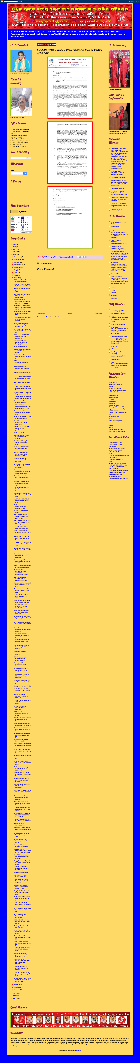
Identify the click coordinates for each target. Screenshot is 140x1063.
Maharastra (114, 262)
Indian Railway (113, 397)
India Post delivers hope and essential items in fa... (22, 682)
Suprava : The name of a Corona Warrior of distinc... (22, 448)
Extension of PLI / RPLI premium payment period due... (22, 974)
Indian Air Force (114, 405)
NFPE (112, 362)
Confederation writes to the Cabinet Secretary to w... (22, 477)
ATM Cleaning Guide (20, 346)
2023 (14, 247)
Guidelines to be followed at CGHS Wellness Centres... (22, 350)
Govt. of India (113, 382)
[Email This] (78, 257)
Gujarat (113, 290)
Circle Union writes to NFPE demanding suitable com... (21, 506)
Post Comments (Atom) (53, 317)
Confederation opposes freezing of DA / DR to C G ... (22, 489)
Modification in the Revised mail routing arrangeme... (21, 368)
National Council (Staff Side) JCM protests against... (21, 483)
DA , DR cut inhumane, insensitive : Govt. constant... (21, 422)
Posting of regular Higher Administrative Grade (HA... (22, 735)
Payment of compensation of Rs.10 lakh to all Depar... (22, 702)
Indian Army (112, 401)
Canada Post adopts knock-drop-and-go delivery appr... (21, 886)
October (17, 262)
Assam (113, 287)
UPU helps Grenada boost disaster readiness (22, 280)
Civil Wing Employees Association (118, 352)
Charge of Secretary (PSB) (22, 686)
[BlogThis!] (80, 257)
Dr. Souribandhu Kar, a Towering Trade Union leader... (22, 840)
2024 (14, 244)
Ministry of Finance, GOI (116, 407)
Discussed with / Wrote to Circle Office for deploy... (22, 724)
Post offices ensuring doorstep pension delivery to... (21, 768)
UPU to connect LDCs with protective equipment (22, 566)
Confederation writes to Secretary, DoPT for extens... (21, 641)
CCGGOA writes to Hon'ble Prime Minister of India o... (22, 378)
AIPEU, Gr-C (114, 346)
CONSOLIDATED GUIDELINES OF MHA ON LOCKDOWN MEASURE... (22, 850)
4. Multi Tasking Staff (115, 450)
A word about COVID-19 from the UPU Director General (21, 538)
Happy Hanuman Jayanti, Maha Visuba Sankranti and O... (22, 862)
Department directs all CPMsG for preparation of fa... (22, 931)
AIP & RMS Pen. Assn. (118, 310)
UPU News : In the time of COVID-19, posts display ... (22, 829)
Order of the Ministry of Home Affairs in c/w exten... (21, 797)
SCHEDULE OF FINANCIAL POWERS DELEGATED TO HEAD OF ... (22, 815)
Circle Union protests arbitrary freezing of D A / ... (22, 532)
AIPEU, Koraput (116, 171)
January (17, 990)
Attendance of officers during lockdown (21, 875)
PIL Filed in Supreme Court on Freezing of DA (22, 417)
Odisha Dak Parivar (117, 274)
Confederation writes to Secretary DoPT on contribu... (21, 555)
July (15, 270)
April (16, 277)
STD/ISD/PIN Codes (115, 396)
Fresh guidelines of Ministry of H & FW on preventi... (21, 635)
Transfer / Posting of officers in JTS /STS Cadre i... (21, 968)
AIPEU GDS (114, 327)
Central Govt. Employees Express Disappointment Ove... (22, 388)
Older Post (99, 313)
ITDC (110, 414)
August (16, 267)
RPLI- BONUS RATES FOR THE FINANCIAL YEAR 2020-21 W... (22, 516)
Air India (111, 399)
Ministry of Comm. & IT (116, 384)
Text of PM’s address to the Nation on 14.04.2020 (22, 820)
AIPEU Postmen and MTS (119, 336)
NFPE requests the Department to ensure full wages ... (21, 915)
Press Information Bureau (117, 431)
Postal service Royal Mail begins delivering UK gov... (22, 898)
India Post (112, 386)
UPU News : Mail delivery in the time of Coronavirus (22, 465)
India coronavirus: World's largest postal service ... (22, 393)
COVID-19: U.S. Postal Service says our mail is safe (22, 904)
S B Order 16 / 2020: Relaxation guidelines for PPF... (21, 868)
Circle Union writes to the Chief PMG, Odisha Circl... (22, 949)
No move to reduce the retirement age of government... (21, 402)
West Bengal (115, 226)
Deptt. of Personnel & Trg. (117, 409)
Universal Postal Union (116, 429)
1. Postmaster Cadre (115, 442)
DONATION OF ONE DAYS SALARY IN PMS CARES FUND (22, 921)
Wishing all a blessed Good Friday (21, 926)
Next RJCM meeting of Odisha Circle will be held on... (21, 856)
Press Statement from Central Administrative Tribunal (22, 803)
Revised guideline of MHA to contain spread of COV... (22, 313)
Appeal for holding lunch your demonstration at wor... (22, 290)
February (17, 987)
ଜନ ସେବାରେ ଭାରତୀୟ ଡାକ (21, 872)
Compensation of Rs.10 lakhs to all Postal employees (21, 676)
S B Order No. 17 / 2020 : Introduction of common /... (22, 774)
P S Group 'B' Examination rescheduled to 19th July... (22, 544)
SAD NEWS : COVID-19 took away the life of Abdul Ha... (21, 596)
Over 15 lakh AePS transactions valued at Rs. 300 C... (22, 460)
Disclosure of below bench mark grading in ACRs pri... (22, 584)
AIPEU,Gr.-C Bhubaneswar (119, 197)
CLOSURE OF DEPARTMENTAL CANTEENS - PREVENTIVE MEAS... (21, 572)
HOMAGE (113, 292)
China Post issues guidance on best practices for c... (20, 954)
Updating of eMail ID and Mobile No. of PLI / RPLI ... (22, 549)
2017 (14, 998)
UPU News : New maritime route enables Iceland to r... (22, 330)
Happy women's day (116, 228)
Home (70, 313)
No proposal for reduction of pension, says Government (22, 664)
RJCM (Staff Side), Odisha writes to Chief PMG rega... (22, 442)
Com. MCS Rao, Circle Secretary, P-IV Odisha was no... (22, 690)
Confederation (115, 359)
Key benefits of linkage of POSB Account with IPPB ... (22, 623)
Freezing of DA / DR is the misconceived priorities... (22, 428)
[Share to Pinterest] (85, 257)
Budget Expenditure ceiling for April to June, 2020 (22, 937)
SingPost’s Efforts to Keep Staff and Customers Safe (22, 892)
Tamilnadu (114, 231)
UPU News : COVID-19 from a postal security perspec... (22, 336)
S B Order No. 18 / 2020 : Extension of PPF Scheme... (22, 436)
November (17, 259)
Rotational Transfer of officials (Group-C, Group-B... (21, 707)
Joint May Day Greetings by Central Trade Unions (22, 285)
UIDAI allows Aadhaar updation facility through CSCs (21, 324)
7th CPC (111, 427)
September (18, 264)
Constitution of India (115, 422)
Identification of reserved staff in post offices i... (22, 601)
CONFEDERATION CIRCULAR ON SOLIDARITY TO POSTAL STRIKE (119, 319)
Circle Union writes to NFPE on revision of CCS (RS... (22, 943)
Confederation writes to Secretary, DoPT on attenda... (21, 647)
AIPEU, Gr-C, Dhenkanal (118, 148)
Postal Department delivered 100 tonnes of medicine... (22, 629)
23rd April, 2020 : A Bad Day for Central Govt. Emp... (21, 500)
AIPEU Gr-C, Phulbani (117, 191)
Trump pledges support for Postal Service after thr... (22, 397)
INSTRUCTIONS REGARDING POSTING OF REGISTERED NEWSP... (22, 961)
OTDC (110, 418)
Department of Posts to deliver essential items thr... (22, 412)
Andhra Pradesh (116, 240)
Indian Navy (112, 403)
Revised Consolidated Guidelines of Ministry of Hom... (22, 762)
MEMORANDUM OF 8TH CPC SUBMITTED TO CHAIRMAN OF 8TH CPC (119, 365)
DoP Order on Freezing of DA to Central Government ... (22, 295)
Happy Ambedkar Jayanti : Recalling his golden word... (22, 835)
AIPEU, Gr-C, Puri (116, 210)
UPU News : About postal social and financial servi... (22, 362)
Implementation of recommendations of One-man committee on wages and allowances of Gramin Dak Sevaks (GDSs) (119, 182)
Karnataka (114, 298)
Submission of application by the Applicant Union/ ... (22, 618)
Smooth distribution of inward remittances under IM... (21, 612)
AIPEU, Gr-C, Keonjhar (118, 188)
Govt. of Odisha (114, 416)
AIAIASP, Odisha (116, 246)
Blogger (78, 1050)
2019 (14, 993)
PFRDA (111, 425)
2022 (14, 249)
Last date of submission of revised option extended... (22, 319)
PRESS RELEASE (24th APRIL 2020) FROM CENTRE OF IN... (21, 454)
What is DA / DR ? (19, 432)
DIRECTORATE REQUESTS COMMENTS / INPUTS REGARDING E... (22, 979)
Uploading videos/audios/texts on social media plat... (22, 471)
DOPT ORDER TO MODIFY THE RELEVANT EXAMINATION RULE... (22, 578)
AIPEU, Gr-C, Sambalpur (118, 177)
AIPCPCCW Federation (118, 324)
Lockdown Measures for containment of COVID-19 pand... (22, 809)
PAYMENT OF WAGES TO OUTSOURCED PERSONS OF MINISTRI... (22, 307)
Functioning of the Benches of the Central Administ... (22, 561)
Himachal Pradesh (116, 276)
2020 (14, 254)
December (17, 257)
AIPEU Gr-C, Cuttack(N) (118, 203)
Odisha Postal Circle (115, 388)
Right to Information (115, 420)
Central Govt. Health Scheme (118, 412)
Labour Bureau (113, 410)
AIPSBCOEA (114, 349)
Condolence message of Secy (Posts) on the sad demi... (22, 495)
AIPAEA (113, 316)
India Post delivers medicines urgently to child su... (21, 652)
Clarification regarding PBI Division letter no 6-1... (22, 407)
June (16, 272)
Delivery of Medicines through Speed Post (21, 845)
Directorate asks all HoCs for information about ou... (22, 590)
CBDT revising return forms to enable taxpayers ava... (20, 658)
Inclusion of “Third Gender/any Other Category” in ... (20, 342)
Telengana (114, 295)
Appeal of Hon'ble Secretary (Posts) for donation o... (21, 696)
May (15, 275)
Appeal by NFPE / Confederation (19, 824)
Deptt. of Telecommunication (118, 390)
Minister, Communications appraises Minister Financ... (22, 719)
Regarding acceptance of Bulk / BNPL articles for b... (22, 729)
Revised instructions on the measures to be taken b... (21, 780)
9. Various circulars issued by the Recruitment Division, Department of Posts (118, 472)
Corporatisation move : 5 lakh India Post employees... (22, 785)
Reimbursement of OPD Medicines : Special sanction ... (21, 670)
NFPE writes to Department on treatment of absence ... (22, 745)
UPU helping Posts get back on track (21, 740)
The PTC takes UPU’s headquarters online (21, 527)
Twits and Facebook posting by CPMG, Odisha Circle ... (20, 606)
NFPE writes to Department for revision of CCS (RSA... (22, 910)
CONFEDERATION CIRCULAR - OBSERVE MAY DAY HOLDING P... (22, 301)
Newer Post (41, 313)
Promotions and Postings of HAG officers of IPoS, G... (22, 751)
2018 (14, 995)
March (16, 984)
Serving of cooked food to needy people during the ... (22, 791)
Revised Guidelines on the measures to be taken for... (22, 756)
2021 (14, 252)
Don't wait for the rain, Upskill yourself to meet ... (22, 356)
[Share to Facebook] (84, 257)
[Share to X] (82, 257)
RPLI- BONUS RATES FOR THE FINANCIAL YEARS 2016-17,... (22, 522)
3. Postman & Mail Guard (117, 448)
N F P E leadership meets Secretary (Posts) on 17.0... (22, 713)
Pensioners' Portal (114, 424)
